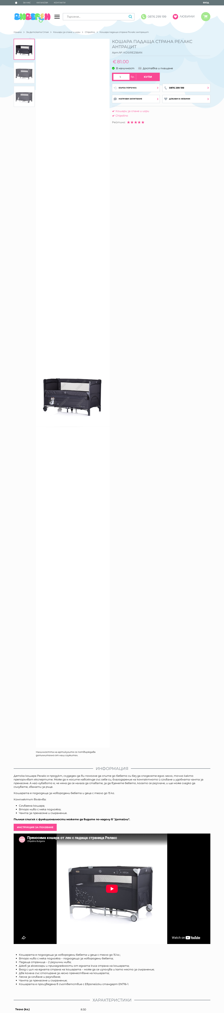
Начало (18, 32)
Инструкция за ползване (35, 827)
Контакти (59, 2)
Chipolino (90, 32)
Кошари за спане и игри (66, 32)
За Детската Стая (37, 32)
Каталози (42, 2)
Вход (206, 2)
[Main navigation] (57, 17)
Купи (148, 76)
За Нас (27, 2)
